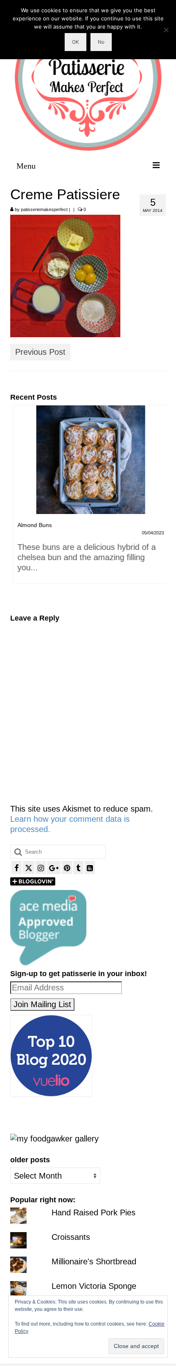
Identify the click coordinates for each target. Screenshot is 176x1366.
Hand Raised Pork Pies (93, 1212)
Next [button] (158, 503)
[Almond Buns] (88, 459)
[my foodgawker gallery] (54, 1138)
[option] (88, 498)
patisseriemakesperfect (44, 209)
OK (75, 42)
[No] (166, 30)
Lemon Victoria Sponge (94, 1285)
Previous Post (40, 351)
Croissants (71, 1237)
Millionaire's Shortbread (94, 1261)
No (101, 42)
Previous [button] (17, 503)
